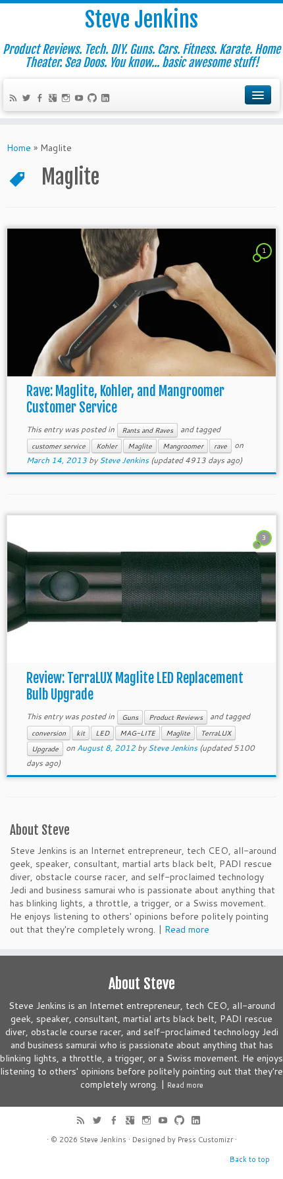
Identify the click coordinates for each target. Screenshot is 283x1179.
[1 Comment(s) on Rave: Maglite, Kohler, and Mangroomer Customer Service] (265, 262)
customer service (59, 446)
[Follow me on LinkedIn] (107, 99)
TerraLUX (216, 733)
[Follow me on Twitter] (28, 99)
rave (220, 446)
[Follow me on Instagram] (67, 99)
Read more (187, 929)
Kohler (106, 446)
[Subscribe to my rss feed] (15, 99)
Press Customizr (205, 1139)
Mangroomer (183, 446)
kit (80, 733)
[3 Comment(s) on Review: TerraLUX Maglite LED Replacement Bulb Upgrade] (265, 549)
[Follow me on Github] (94, 99)
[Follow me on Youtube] (81, 99)
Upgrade (45, 748)
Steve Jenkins (141, 20)
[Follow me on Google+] (54, 99)
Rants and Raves (147, 430)
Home (19, 147)
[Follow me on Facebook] (41, 99)
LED (102, 733)
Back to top (250, 1159)
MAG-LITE (137, 733)
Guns (130, 717)
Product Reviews (176, 717)
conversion (49, 733)
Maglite (140, 446)
